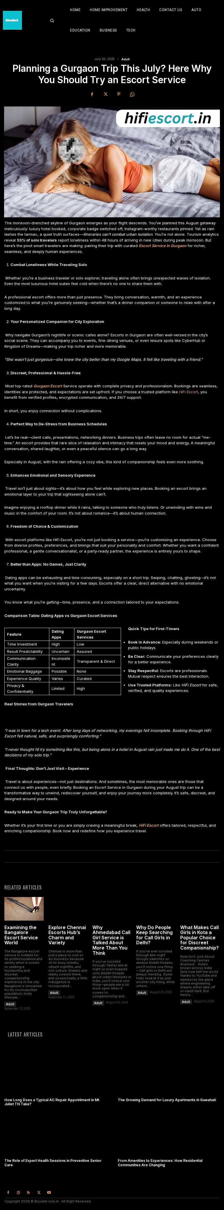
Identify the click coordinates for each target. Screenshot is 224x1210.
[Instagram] (18, 1192)
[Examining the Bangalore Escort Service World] (24, 909)
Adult (125, 59)
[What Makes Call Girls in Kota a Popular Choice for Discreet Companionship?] (200, 909)
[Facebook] (92, 94)
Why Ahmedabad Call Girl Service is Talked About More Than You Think (111, 940)
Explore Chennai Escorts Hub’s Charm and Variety (67, 935)
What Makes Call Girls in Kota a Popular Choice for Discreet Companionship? (199, 937)
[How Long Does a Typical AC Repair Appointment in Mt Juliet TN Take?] (55, 1072)
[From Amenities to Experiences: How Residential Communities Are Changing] (169, 1133)
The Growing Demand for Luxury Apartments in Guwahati (167, 1100)
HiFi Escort (188, 391)
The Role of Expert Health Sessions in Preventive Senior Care (53, 1162)
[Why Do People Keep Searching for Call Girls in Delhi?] (156, 909)
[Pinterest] (119, 94)
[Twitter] (105, 94)
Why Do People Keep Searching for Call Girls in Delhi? (154, 935)
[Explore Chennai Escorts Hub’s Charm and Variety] (68, 909)
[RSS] (28, 1192)
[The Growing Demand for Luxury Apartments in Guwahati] (169, 1072)
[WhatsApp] (132, 94)
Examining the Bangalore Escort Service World (21, 935)
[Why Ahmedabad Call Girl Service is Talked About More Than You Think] (112, 909)
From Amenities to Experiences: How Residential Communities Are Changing (160, 1162)
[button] (56, 20)
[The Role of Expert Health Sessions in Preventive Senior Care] (55, 1133)
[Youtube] (49, 1192)
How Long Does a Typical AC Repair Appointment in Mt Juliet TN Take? (51, 1102)
